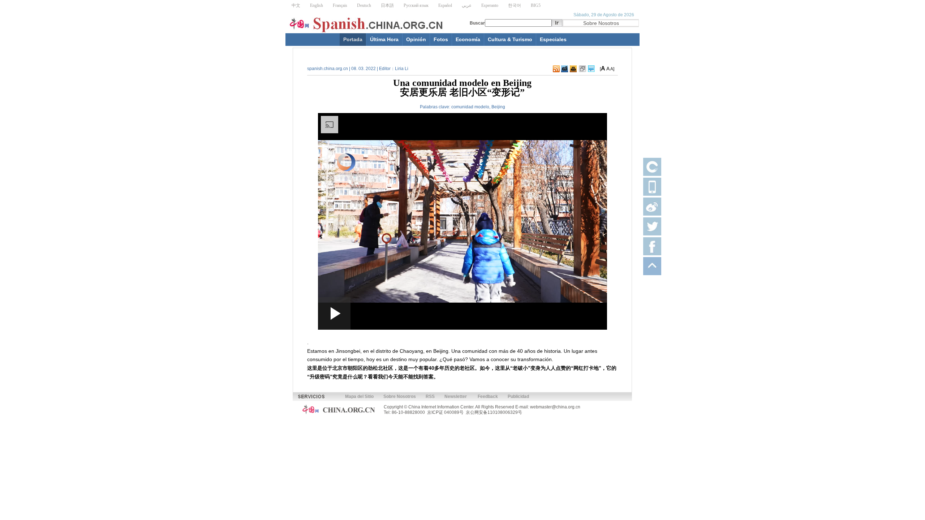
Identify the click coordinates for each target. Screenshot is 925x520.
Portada (352, 39)
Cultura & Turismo (510, 39)
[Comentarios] (591, 70)
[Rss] (556, 70)
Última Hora (384, 39)
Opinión (416, 39)
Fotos (441, 39)
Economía (468, 39)
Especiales (553, 39)
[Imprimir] (573, 70)
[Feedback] (564, 70)
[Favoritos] (582, 70)
